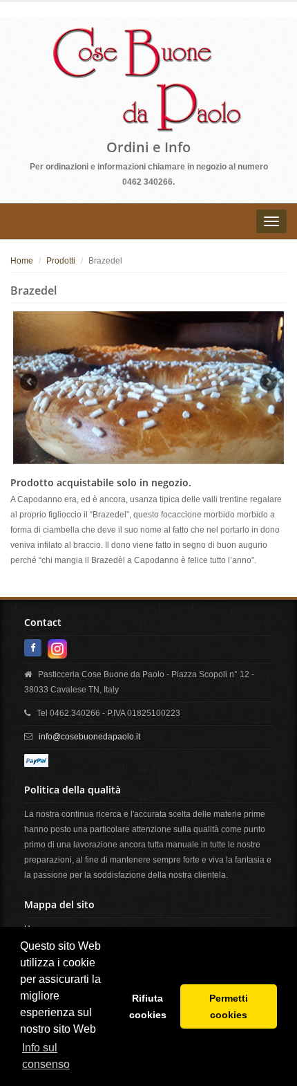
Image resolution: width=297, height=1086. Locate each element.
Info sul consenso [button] (46, 1056)
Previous (28, 382)
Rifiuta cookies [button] (147, 1006)
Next (268, 382)
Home (21, 261)
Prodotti (60, 261)
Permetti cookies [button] (228, 1006)
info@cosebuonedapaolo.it (89, 737)
